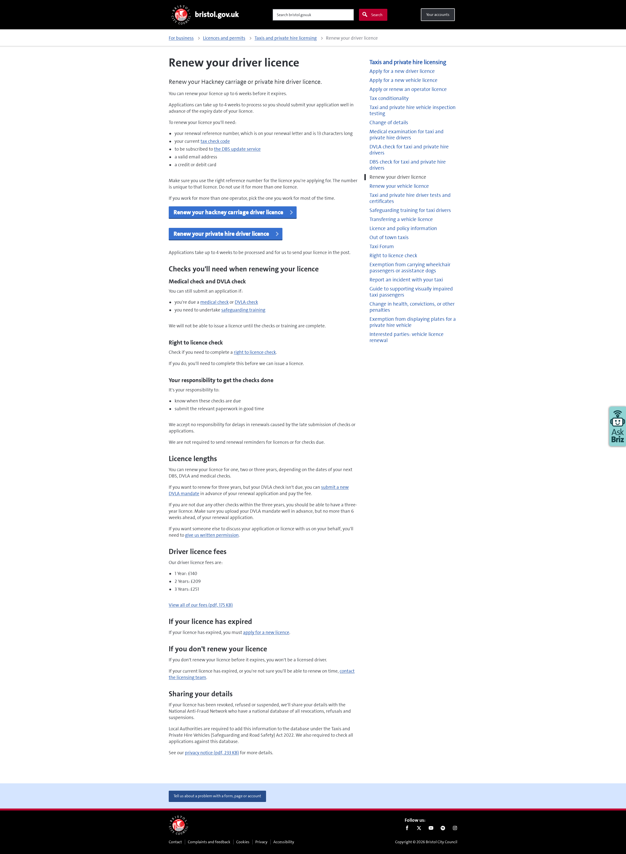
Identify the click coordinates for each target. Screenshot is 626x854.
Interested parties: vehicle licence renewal (406, 337)
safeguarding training (243, 310)
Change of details (388, 123)
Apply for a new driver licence (402, 71)
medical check (214, 302)
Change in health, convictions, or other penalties (412, 307)
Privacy (261, 841)
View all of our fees (201, 605)
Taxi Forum (381, 247)
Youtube (431, 829)
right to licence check (255, 352)
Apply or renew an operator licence (408, 89)
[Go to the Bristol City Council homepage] (178, 825)
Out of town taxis (389, 237)
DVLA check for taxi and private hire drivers (409, 150)
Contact (175, 841)
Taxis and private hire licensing (407, 62)
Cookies (242, 841)
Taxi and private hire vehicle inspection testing (412, 110)
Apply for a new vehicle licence (403, 80)
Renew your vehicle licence (399, 186)
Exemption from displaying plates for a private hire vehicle (412, 322)
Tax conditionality (389, 98)
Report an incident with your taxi (406, 280)
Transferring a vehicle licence (401, 219)
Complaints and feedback (209, 841)
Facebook (407, 829)
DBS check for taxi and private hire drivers (407, 165)
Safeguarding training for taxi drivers (410, 210)
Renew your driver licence (397, 177)
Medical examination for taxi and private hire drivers (406, 135)
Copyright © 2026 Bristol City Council (426, 841)
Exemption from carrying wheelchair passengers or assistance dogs (409, 268)
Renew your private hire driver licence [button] (222, 234)
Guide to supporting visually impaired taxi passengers (411, 292)
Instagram (455, 829)
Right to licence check (393, 256)
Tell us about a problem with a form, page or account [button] (217, 796)
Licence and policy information (403, 228)
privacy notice (212, 753)
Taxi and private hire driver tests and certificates (410, 198)
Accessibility (283, 841)
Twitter (419, 829)
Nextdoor (443, 829)
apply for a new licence (266, 632)
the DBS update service (237, 149)
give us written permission (212, 535)
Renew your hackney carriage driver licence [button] (229, 212)
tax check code (215, 141)
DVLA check (246, 302)
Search (376, 14)
